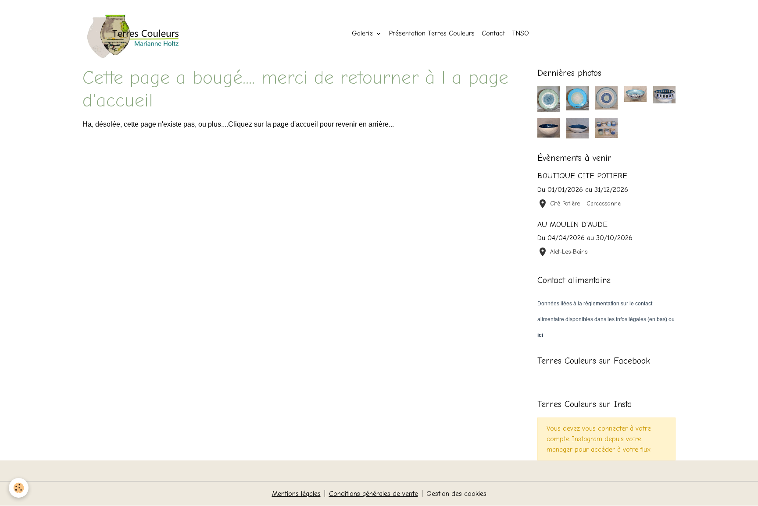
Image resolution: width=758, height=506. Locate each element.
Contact (493, 33)
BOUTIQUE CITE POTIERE (582, 175)
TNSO (520, 33)
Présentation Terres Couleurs (432, 33)
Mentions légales (296, 494)
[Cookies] (19, 488)
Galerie (363, 33)
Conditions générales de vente (373, 494)
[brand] (140, 33)
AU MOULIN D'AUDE (572, 224)
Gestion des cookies (456, 494)
